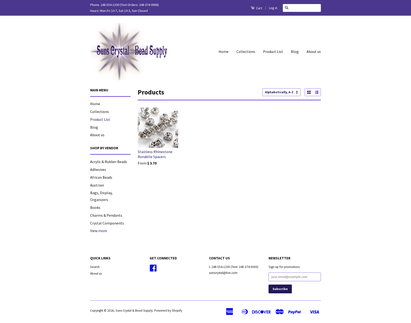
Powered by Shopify (168, 311)
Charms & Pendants (106, 215)
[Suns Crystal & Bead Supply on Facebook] (153, 270)
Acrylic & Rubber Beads (108, 161)
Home (224, 51)
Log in (273, 8)
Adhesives (98, 169)
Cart (258, 8)
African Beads (101, 177)
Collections (245, 51)
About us (314, 51)
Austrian (97, 185)
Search (95, 267)
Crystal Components (107, 223)
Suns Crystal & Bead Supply (134, 311)
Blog (295, 51)
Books (95, 207)
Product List (273, 51)
